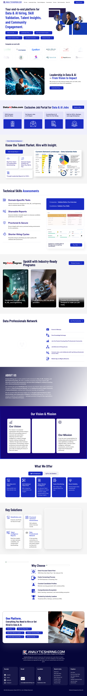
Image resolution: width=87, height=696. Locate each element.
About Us (68, 2)
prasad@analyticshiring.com (27, 682)
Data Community (61, 2)
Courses (54, 2)
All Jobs (25, 2)
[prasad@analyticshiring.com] (23, 678)
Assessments (49, 2)
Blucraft (81, 690)
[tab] (35, 473)
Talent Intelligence (41, 2)
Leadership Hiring (32, 2)
